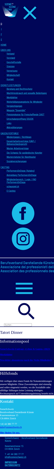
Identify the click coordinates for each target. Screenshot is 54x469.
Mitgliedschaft (13, 75)
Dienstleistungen (11, 85)
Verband (10, 53)
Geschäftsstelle (14, 62)
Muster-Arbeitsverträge (18, 148)
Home (3, 44)
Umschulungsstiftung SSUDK (20, 119)
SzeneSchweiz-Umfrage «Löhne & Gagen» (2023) (25, 349)
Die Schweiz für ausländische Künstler (24, 152)
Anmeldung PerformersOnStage (21, 175)
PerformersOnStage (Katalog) (21, 170)
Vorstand (11, 58)
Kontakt (10, 79)
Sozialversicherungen (17, 161)
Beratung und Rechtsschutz (19, 89)
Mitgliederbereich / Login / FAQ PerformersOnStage (21, 181)
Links (9, 123)
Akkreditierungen (14, 127)
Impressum (11, 462)
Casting (5, 167)
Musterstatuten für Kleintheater (21, 157)
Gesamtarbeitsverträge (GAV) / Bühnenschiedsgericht (21, 143)
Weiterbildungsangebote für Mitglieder (24, 101)
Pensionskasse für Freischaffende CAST (25, 114)
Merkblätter (12, 97)
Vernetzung (12, 70)
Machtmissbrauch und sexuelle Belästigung (27, 93)
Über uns (6, 50)
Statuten (11, 66)
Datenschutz (12, 465)
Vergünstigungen (14, 106)
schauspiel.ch (13, 186)
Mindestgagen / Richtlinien (19, 137)
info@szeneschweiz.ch (11, 427)
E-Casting (11, 190)
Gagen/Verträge (10, 133)
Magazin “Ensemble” (16, 110)
